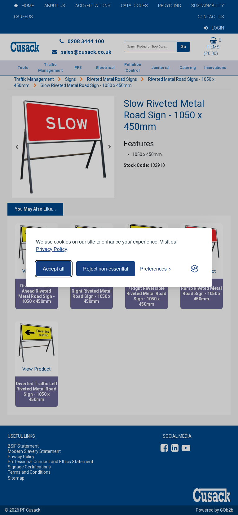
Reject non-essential (105, 268)
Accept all (53, 268)
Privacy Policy (51, 249)
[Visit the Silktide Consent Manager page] (194, 268)
